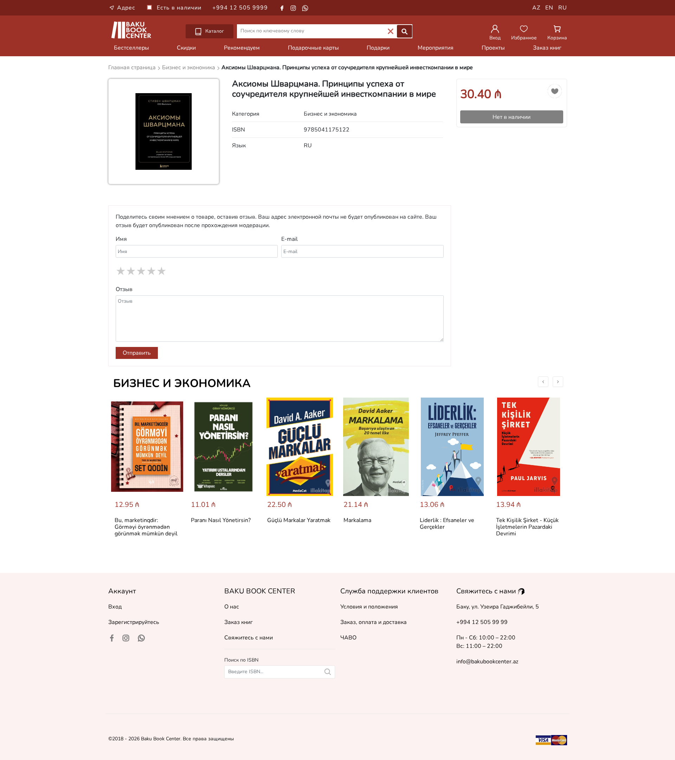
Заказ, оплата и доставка (373, 622)
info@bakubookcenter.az (487, 661)
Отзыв (124, 289)
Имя (121, 239)
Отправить (137, 353)
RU (562, 8)
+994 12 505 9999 (240, 8)
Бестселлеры (131, 48)
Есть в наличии (180, 8)
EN (549, 8)
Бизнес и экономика (182, 383)
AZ (536, 8)
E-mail (289, 239)
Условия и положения (369, 607)
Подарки (378, 48)
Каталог (214, 31)
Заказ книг (547, 48)
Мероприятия (436, 48)
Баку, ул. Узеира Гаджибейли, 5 (497, 607)
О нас (231, 607)
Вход (115, 607)
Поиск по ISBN (241, 660)
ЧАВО (348, 638)
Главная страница (132, 67)
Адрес (126, 8)
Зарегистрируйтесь (133, 622)
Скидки (186, 48)
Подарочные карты (313, 48)
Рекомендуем (242, 48)
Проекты (493, 48)
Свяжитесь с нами (248, 638)
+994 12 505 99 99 (482, 622)
